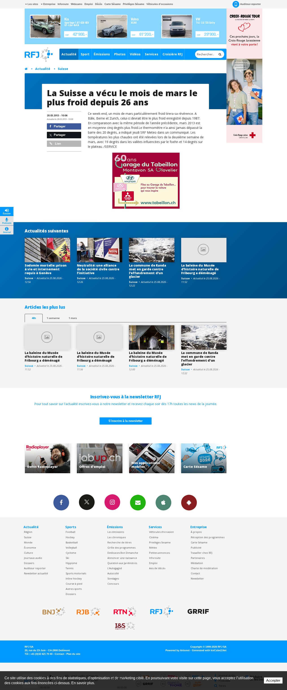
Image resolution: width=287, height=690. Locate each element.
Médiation (197, 563)
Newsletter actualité (36, 573)
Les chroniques (116, 537)
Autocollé (113, 573)
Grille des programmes (121, 547)
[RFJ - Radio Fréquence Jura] (161, 611)
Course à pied (74, 583)
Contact (195, 573)
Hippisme (71, 563)
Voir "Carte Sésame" (161, 458)
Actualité (68, 54)
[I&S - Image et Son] (125, 626)
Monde (28, 542)
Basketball (72, 542)
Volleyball (71, 547)
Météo (153, 547)
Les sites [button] (32, 4)
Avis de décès (157, 568)
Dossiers (29, 563)
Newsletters (138, 502)
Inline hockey (74, 578)
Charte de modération (204, 568)
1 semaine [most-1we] (53, 318)
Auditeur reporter (35, 568)
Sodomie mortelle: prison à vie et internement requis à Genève (45, 269)
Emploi (89, 4)
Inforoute (63, 4)
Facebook (61, 502)
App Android (189, 502)
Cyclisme (71, 552)
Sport (85, 54)
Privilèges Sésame (133, 4)
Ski (67, 557)
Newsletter (197, 578)
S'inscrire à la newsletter (126, 421)
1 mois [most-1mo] (73, 318)
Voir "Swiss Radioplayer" (213, 458)
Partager (59, 126)
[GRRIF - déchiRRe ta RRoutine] (198, 611)
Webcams (76, 4)
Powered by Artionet (177, 650)
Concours (113, 583)
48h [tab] (34, 318)
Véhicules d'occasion (161, 531)
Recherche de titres (119, 542)
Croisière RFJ (173, 54)
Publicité (196, 547)
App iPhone (163, 502)
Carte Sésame (112, 4)
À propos (196, 531)
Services (151, 54)
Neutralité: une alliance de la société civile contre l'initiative (98, 269)
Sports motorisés (76, 573)
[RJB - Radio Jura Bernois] (88, 611)
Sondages (113, 578)
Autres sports (74, 588)
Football (70, 531)
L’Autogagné (114, 568)
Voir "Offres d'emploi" (57, 458)
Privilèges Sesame (160, 542)
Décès (98, 4)
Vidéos (135, 54)
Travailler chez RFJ (201, 552)
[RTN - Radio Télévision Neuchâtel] (125, 611)
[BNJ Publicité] (52, 611)
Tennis (69, 568)
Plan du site (73, 654)
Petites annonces (159, 552)
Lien (57, 143)
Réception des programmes (207, 537)
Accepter (273, 680)
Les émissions (115, 531)
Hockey (70, 537)
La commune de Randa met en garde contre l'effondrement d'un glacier (147, 271)
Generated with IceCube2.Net (209, 650)
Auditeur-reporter (250, 4)
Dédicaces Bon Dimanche (122, 552)
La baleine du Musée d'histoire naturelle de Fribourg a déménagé (200, 269)
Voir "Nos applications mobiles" (109, 458)
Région (28, 531)
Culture (28, 552)
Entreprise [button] (49, 4)
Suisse (63, 69)
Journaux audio (33, 557)
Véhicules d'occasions (159, 4)
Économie (30, 547)
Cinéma (153, 537)
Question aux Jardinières (122, 563)
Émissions (102, 54)
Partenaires (198, 557)
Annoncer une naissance (122, 557)
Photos (120, 54)
